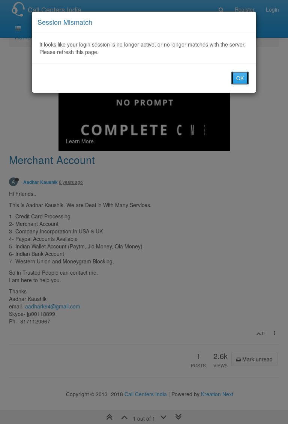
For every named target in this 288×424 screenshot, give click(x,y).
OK (240, 78)
